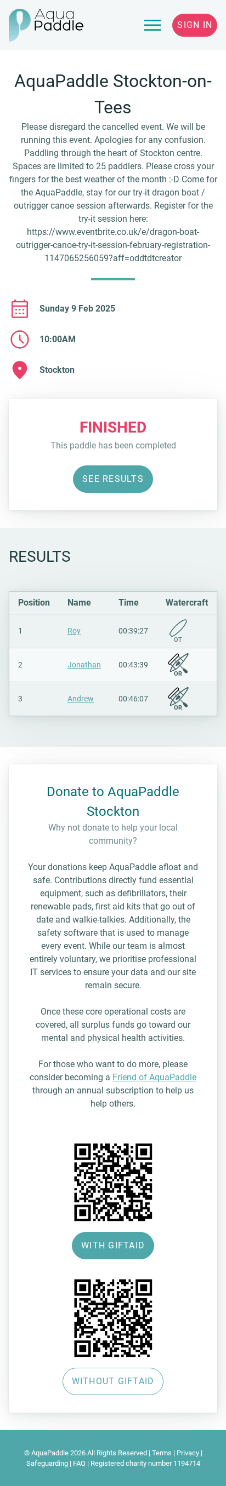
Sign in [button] (194, 25)
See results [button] (113, 479)
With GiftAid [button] (113, 1245)
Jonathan (84, 664)
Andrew (80, 698)
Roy (74, 630)
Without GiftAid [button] (113, 1381)
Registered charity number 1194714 (145, 1463)
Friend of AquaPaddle (154, 1077)
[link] (152, 25)
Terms (162, 1453)
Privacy (188, 1453)
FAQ (79, 1463)
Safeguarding (47, 1463)
